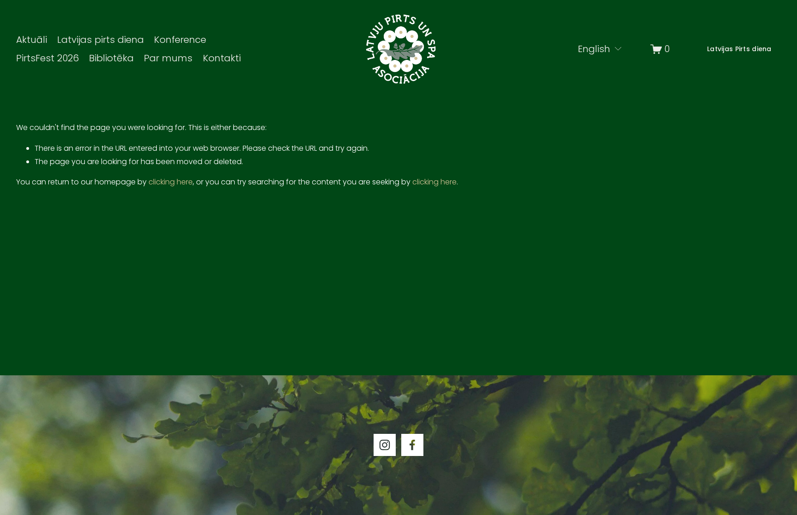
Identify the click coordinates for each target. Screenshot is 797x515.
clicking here (171, 182)
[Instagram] (385, 445)
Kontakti (222, 58)
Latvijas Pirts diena (739, 48)
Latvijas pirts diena (100, 39)
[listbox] (594, 49)
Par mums (168, 58)
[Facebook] (412, 445)
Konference (180, 39)
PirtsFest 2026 (47, 58)
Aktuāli (31, 39)
